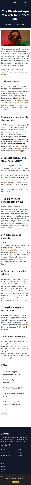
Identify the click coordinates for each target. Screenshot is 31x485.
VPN (2, 458)
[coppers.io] (15, 2)
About (3, 469)
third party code (17, 477)
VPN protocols (9, 103)
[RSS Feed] (9, 445)
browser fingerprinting (9, 250)
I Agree (16, 482)
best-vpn (24, 24)
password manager (8, 259)
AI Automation (5, 453)
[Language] (26, 2)
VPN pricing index (10, 182)
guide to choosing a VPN (17, 148)
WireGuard (20, 100)
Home (3, 466)
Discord (19, 455)
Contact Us (4, 472)
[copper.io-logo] (15, 434)
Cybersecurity (5, 455)
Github (19, 453)
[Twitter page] (2, 445)
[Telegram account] (6, 445)
